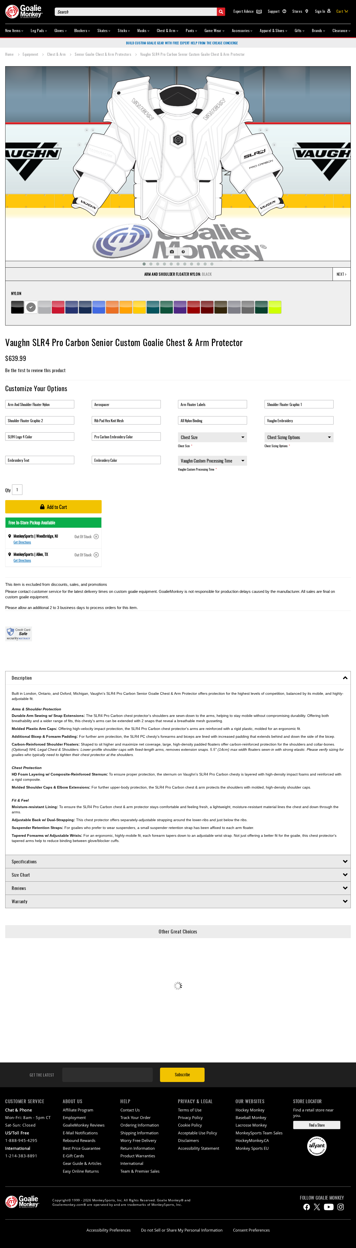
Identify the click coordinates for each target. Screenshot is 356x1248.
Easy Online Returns (81, 1171)
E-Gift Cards (73, 1155)
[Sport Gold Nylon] (125, 307)
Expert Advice (244, 11)
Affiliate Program (78, 1109)
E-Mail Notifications (80, 1132)
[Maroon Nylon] (207, 307)
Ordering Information (139, 1125)
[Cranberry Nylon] (193, 307)
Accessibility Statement (198, 1148)
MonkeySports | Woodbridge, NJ (36, 536)
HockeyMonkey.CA (252, 1140)
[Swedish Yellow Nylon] (139, 307)
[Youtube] (329, 1207)
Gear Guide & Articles (82, 1163)
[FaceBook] (306, 1207)
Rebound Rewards (79, 1140)
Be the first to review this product (35, 370)
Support (274, 11)
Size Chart (21, 874)
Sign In (320, 11)
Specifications (24, 861)
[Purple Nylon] (180, 307)
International (131, 1163)
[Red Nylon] (58, 307)
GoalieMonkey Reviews (84, 1125)
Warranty (20, 901)
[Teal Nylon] (152, 307)
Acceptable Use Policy (197, 1132)
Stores (297, 11)
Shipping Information (139, 1132)
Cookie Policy (190, 1125)
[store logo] (27, 12)
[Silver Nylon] (44, 307)
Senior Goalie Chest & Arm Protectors (103, 54)
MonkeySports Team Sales (259, 1132)
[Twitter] (317, 1207)
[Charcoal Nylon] (247, 307)
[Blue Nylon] (71, 307)
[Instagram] (340, 1207)
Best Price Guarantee (81, 1148)
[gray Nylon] (234, 307)
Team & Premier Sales (139, 1171)
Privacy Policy (190, 1117)
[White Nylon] (31, 307)
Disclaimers (188, 1140)
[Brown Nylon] (220, 307)
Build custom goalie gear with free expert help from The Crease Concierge (182, 43)
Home (10, 54)
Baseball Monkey (251, 1117)
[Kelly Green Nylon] (166, 307)
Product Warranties (137, 1155)
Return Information (137, 1148)
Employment (74, 1117)
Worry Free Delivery (138, 1140)
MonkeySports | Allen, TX (31, 554)
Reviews (19, 888)
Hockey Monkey (250, 1109)
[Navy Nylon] (85, 307)
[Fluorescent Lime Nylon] (274, 307)
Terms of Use (189, 1109)
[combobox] (140, 12)
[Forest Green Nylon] (261, 307)
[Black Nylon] (17, 307)
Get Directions (22, 542)
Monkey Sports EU (252, 1148)
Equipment (31, 54)
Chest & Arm (57, 54)
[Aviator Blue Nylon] (98, 307)
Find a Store (317, 1125)
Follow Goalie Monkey (322, 1198)
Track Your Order (135, 1117)
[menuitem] (14, 30)
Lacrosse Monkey (251, 1125)
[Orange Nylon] (112, 307)
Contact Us (130, 1109)
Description (22, 677)
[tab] (178, 678)
